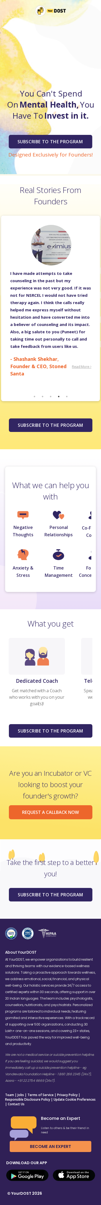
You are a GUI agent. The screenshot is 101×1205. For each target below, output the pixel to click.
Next (95, 308)
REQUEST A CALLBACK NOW (50, 812)
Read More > (82, 366)
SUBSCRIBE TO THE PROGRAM (50, 425)
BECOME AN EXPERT (50, 1146)
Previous (5, 308)
